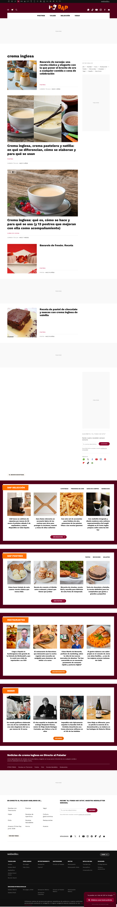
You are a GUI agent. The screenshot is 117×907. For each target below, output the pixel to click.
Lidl (83, 66)
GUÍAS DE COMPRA (93, 488)
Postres (42, 84)
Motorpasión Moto (73, 867)
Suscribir (104, 443)
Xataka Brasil (12, 892)
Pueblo (85, 69)
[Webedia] (13, 854)
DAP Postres (15, 556)
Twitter (88, 459)
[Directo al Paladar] (58, 7)
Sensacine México (43, 889)
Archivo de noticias (17, 474)
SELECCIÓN (65, 16)
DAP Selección (16, 487)
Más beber (58, 738)
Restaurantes (16, 620)
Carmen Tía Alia (45, 89)
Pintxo (42, 272)
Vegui (45, 808)
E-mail (108, 10)
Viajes (10, 814)
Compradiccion (87, 870)
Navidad (89, 66)
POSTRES (41, 16)
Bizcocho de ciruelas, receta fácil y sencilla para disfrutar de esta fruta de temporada (71, 589)
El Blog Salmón (102, 864)
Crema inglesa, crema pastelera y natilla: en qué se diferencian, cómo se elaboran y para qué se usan (41, 150)
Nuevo (12, 10)
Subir (103, 854)
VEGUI (77, 16)
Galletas (106, 557)
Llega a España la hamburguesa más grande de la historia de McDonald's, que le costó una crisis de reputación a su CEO (18, 656)
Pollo (42, 767)
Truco (95, 66)
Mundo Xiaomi (12, 878)
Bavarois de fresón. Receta (56, 245)
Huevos (45, 826)
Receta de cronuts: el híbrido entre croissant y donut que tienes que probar (45, 589)
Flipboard (83, 462)
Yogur (84, 71)
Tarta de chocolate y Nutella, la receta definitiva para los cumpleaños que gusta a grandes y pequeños (98, 590)
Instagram (100, 10)
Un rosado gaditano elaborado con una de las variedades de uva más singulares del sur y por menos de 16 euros (18, 726)
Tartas (87, 557)
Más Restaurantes (58, 671)
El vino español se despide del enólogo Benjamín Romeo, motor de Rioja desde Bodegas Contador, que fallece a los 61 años (45, 727)
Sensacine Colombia (41, 893)
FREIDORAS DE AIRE (77, 488)
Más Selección (58, 537)
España (90, 71)
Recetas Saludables (52, 767)
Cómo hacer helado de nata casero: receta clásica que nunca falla (19, 589)
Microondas (92, 69)
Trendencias (86, 864)
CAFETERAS (64, 488)
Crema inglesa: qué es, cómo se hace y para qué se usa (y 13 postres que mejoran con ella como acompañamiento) (41, 224)
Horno (27, 826)
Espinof (40, 867)
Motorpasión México (72, 890)
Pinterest (105, 459)
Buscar (16, 10)
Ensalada (101, 69)
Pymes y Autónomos (101, 868)
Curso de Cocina (13, 233)
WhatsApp (88, 10)
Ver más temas (14, 836)
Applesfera (11, 870)
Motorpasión (72, 864)
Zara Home (98, 71)
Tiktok (92, 10)
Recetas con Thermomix (25, 767)
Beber (11, 691)
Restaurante (103, 66)
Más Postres (58, 601)
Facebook (104, 10)
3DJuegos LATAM (28, 889)
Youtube (96, 10)
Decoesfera (86, 867)
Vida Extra (26, 867)
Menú (8, 10)
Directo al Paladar (58, 864)
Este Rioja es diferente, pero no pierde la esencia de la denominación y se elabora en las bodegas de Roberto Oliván (98, 726)
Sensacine (41, 864)
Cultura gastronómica (48, 815)
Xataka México (12, 889)
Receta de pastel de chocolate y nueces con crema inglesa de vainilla (59, 312)
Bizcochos (96, 557)
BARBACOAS (106, 488)
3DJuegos (26, 864)
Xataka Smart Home (12, 874)
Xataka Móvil (12, 867)
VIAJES (53, 16)
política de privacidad (85, 814)
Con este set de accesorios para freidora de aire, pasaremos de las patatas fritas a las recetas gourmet (72, 522)
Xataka (10, 864)
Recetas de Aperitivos (29, 815)
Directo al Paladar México (58, 890)
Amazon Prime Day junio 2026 (14, 827)
